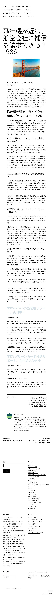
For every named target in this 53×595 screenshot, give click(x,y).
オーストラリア (32, 528)
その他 (30, 530)
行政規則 (36, 405)
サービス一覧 (27, 13)
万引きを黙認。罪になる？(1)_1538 (12, 517)
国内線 (37, 402)
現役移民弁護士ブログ (34, 496)
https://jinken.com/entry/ (14, 365)
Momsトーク (31, 517)
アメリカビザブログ (33, 519)
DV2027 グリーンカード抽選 (19, 6)
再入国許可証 (31, 490)
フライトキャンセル (35, 400)
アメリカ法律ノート (41, 397)
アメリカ (38, 398)
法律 (37, 404)
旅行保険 (33, 404)
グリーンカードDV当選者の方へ (12, 10)
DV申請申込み (31, 470)
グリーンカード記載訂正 (34, 476)
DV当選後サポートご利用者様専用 (37, 475)
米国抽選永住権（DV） (34, 533)
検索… (5, 462)
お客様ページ (31, 465)
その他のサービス (32, 492)
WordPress (17, 588)
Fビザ (29, 488)
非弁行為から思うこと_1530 (10, 561)
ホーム (5, 6)
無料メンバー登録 (32, 467)
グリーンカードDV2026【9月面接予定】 (14, 530)
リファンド (32, 402)
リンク (29, 16)
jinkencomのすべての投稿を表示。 (22, 430)
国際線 (41, 402)
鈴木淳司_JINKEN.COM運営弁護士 (13, 16)
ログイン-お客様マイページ (11, 13)
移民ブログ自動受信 (33, 498)
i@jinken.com (31, 508)
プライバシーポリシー (34, 576)
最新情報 (28, 10)
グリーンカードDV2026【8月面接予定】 (14, 563)
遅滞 (45, 405)
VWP (33, 398)
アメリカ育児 (31, 504)
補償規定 (41, 405)
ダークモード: (46, 593)
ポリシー (43, 400)
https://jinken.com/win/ (13, 317)
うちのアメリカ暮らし (34, 526)
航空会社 (41, 404)
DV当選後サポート (33, 473)
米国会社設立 (31, 480)
